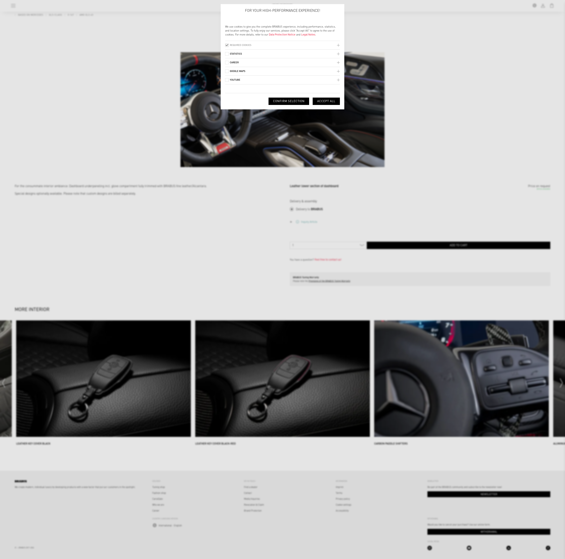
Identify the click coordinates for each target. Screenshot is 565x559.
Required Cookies (240, 45)
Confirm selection (289, 101)
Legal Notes (308, 34)
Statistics (236, 53)
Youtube (235, 79)
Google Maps (237, 71)
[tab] (282, 45)
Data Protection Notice (282, 34)
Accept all (326, 101)
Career (234, 62)
